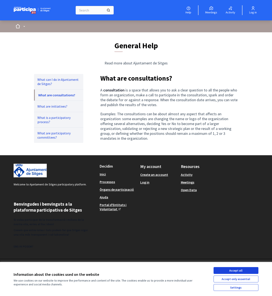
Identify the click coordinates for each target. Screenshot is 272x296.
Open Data (189, 190)
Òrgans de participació (117, 189)
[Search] (108, 10)
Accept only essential (236, 279)
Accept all (235, 270)
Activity (187, 174)
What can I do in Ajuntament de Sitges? (58, 81)
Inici (103, 174)
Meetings (187, 182)
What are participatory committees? (54, 135)
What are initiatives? (52, 106)
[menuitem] (58, 81)
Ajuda (104, 197)
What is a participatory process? (54, 119)
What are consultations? (56, 95)
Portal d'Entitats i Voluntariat (113, 207)
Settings (236, 287)
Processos (107, 182)
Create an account (154, 174)
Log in (144, 182)
